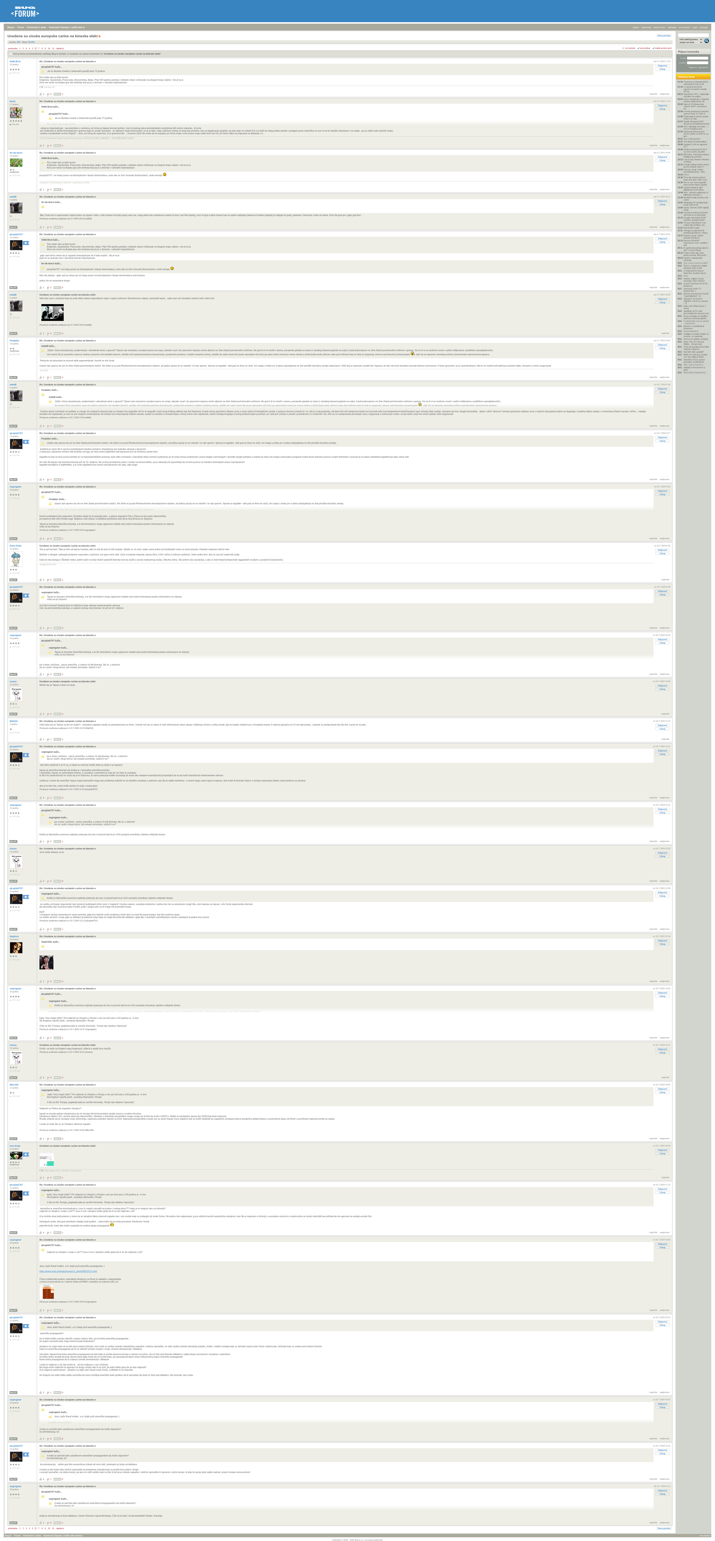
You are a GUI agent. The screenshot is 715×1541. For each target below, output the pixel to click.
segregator (16, 486)
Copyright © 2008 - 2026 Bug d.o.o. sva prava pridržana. (357, 1540)
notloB (13, 196)
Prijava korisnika (688, 51)
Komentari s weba (36, 27)
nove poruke (684, 27)
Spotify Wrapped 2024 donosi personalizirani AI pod (696, 122)
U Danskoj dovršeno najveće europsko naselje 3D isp (695, 89)
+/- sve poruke (628, 48)
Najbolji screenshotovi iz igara (694, 368)
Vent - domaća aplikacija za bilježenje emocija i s (696, 193)
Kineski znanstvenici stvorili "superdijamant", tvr (696, 295)
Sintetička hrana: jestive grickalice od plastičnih (694, 361)
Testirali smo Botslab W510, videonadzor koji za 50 (696, 83)
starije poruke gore (663, 48)
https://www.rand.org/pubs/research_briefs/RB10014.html (68, 1271)
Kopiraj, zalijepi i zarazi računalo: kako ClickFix (694, 279)
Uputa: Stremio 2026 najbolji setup (696, 208)
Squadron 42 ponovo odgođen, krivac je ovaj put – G (696, 301)
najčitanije (672, 27)
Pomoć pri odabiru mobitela (696, 339)
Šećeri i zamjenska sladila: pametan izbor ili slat (695, 267)
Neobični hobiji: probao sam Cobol (696, 198)
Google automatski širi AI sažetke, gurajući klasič (695, 219)
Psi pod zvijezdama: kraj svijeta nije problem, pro (695, 224)
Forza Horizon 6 (691, 331)
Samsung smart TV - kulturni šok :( (693, 290)
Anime (686, 174)
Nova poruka (664, 35)
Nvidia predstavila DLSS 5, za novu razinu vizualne (696, 150)
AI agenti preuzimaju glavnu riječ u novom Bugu (696, 249)
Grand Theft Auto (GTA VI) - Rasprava (696, 285)
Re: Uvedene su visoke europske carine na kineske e (67, 61)
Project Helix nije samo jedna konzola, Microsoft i (695, 254)
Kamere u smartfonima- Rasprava (694, 327)
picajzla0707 (16, 234)
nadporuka (664, 94)
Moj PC (13, 227)
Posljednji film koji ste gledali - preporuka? (696, 322)
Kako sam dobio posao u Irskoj (695, 307)
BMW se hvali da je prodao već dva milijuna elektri (696, 356)
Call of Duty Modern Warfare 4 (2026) (696, 160)
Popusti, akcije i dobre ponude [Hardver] (693, 236)
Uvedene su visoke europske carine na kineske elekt (132, 54)
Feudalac (15, 340)
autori (694, 27)
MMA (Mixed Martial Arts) (695, 372)
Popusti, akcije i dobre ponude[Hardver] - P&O (694, 170)
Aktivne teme (686, 76)
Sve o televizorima (692, 139)
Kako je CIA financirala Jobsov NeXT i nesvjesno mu (695, 106)
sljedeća (60, 48)
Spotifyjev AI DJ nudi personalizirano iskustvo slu (696, 312)
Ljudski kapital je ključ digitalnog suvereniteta (694, 188)
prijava (636, 27)
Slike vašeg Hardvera (693, 365)
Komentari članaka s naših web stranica (70, 27)
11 (53, 48)
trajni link (653, 94)
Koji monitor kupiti (691, 228)
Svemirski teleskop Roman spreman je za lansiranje (696, 214)
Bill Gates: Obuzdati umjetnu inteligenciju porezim (696, 155)
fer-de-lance (16, 153)
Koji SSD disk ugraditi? (694, 352)
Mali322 (14, 721)
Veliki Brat (15, 61)
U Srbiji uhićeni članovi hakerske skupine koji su (695, 272)
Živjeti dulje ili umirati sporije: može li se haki (696, 117)
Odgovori (662, 65)
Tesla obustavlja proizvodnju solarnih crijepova (696, 348)
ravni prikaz (645, 48)
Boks (686, 276)
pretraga (704, 27)
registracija (646, 27)
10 (49, 48)
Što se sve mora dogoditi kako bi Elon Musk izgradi (695, 183)
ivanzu (13, 681)
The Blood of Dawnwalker (695, 142)
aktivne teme (659, 27)
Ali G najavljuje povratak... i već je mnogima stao (696, 127)
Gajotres (14, 936)
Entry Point (16, 546)
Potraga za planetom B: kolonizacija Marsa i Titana (695, 231)
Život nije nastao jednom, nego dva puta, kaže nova (695, 178)
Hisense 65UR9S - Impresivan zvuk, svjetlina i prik (696, 242)
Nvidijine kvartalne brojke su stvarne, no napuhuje (696, 335)
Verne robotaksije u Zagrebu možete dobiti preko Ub (696, 100)
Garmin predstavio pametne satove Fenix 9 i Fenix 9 (696, 112)
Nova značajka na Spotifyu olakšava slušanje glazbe (696, 317)
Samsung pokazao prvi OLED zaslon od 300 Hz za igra (696, 133)
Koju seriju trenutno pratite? (696, 263)
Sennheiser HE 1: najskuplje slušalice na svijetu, (696, 95)
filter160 (14, 1084)
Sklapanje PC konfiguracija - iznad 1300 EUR (696, 203)
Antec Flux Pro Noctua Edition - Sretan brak (694, 343)
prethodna (12, 48)
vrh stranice (704, 1535)
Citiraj (662, 69)
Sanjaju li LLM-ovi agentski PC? (695, 145)
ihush (13, 101)
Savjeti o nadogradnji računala (693, 259)
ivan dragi (15, 1146)
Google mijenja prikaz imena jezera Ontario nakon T (696, 165)
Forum (20, 27)
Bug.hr (11, 27)
